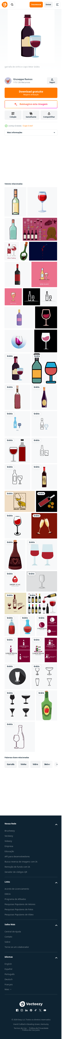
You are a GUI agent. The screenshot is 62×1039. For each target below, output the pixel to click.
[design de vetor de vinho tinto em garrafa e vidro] (17, 592)
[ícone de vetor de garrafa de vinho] (17, 512)
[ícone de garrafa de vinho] (17, 485)
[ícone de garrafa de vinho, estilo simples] (17, 305)
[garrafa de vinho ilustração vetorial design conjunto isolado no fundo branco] (19, 873)
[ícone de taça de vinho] (17, 973)
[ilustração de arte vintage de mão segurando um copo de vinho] (20, 696)
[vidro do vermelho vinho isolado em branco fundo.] (19, 232)
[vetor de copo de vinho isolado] (39, 720)
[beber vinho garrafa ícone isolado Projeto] (15, 202)
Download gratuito (31, 93)
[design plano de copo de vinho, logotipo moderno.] (16, 398)
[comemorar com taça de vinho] (17, 747)
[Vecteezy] (4, 4)
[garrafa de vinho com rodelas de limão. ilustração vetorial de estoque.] (15, 718)
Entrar (48, 4)
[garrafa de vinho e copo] (42, 426)
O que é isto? (28, 126)
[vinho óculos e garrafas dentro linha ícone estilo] (17, 457)
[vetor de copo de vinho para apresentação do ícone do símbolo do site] (20, 781)
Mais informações (14, 132)
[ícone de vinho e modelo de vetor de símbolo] (31, 896)
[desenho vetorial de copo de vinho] (20, 829)
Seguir (52, 82)
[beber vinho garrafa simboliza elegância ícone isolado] (43, 229)
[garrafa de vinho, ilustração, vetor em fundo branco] (8, 281)
